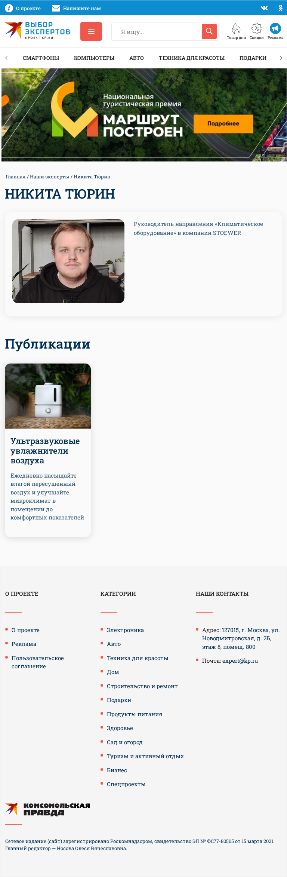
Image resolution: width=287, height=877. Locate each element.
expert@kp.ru (240, 660)
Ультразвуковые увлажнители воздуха (45, 450)
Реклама (24, 643)
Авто (136, 57)
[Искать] (209, 31)
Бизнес (117, 770)
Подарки (253, 57)
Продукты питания (135, 714)
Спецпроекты (126, 784)
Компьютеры (94, 57)
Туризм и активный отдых (145, 756)
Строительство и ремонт (142, 686)
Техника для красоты (192, 57)
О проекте (26, 630)
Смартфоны (41, 57)
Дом (113, 671)
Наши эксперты (49, 176)
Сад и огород (125, 742)
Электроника (125, 630)
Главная (15, 176)
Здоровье (120, 728)
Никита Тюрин (92, 176)
